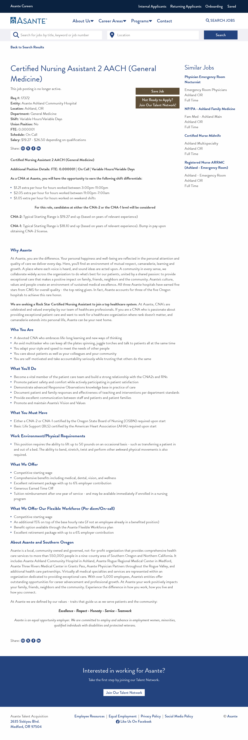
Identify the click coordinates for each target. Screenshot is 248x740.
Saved (231, 6)
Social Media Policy (179, 716)
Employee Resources (89, 716)
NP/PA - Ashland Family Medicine (210, 109)
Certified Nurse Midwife (203, 135)
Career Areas (111, 20)
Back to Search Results (27, 47)
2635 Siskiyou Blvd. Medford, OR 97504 (26, 724)
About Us (81, 20)
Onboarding (214, 6)
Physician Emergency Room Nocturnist (205, 79)
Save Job (157, 91)
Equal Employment (123, 716)
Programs (140, 20)
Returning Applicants (185, 6)
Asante (232, 716)
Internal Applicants (152, 6)
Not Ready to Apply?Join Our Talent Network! (157, 102)
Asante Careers (21, 6)
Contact (164, 20)
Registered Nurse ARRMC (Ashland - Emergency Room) (206, 165)
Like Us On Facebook (135, 721)
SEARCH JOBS (222, 20)
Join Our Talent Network (124, 692)
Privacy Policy (151, 716)
